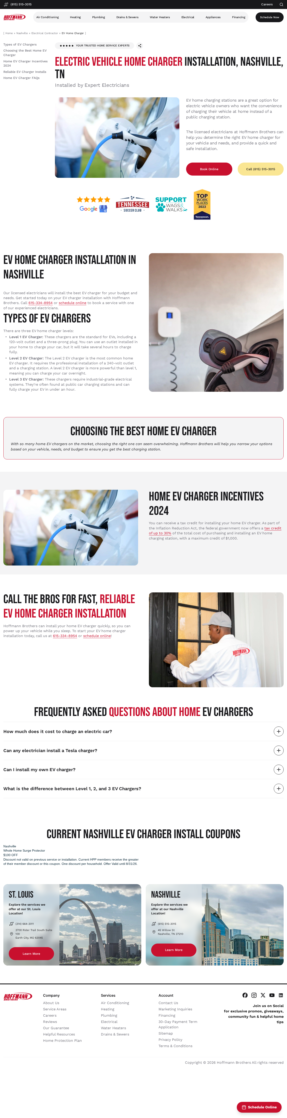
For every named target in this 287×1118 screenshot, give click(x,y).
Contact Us (168, 1003)
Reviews (50, 1022)
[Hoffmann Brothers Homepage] (14, 17)
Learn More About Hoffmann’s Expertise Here (115, 1086)
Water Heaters (160, 17)
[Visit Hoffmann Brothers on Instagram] (254, 995)
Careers (50, 1015)
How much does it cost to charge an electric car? (57, 731)
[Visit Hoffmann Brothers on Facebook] (245, 995)
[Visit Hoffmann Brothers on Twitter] (263, 995)
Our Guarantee (56, 1028)
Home (9, 33)
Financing (238, 17)
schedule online (72, 303)
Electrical (187, 17)
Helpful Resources (59, 1034)
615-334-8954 (40, 303)
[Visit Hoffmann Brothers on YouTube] (272, 995)
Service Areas (54, 1009)
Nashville (22, 33)
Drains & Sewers (127, 17)
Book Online (209, 169)
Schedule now (269, 17)
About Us (51, 1003)
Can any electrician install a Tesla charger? (50, 750)
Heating (75, 17)
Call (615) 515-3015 (260, 169)
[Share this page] (139, 45)
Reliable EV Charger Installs (24, 72)
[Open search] (281, 4)
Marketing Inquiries (175, 1009)
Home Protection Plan (62, 1040)
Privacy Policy (170, 1040)
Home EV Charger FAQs (21, 78)
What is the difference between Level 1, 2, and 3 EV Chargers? (72, 788)
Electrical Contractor (44, 33)
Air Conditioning (47, 17)
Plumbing (98, 17)
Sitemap (166, 1033)
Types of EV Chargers (20, 44)
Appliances (213, 17)
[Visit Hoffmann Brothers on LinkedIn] (281, 995)
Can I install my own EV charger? (39, 769)
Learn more (31, 953)
